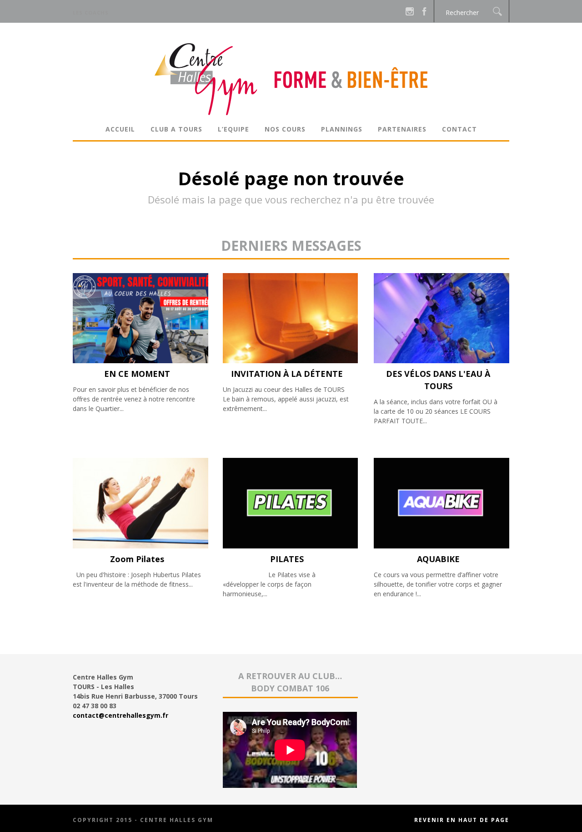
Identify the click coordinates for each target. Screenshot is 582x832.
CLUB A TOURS (176, 129)
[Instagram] (409, 11)
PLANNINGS (341, 129)
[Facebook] (424, 11)
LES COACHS (91, 12)
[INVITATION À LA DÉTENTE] (290, 360)
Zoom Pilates (137, 558)
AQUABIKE (438, 558)
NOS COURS (285, 129)
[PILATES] (290, 546)
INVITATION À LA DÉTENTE (287, 373)
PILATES (287, 558)
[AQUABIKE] (441, 546)
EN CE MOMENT (137, 373)
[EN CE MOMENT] (140, 360)
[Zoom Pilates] (140, 546)
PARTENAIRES (402, 129)
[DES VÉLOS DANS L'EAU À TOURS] (441, 360)
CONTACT (459, 129)
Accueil (120, 129)
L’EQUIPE (233, 129)
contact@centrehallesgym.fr (120, 715)
